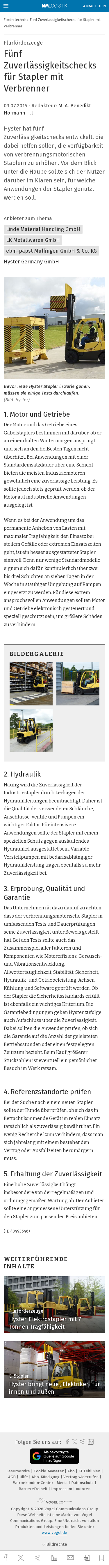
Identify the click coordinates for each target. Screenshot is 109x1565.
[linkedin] (55, 1558)
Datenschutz (83, 1482)
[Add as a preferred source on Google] (54, 1456)
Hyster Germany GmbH (31, 261)
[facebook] (6, 1557)
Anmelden (94, 5)
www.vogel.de (54, 1532)
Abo (71, 1471)
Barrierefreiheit (34, 1488)
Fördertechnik (15, 19)
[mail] (71, 1557)
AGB (12, 1476)
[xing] (38, 1558)
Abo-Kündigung (46, 1476)
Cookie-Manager (49, 1471)
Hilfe (24, 1476)
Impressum (62, 1488)
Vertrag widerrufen (81, 1476)
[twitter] (21, 1558)
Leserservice (18, 1471)
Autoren (83, 1488)
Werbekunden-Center (33, 1482)
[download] (86, 1558)
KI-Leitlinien (89, 1471)
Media (63, 1482)
